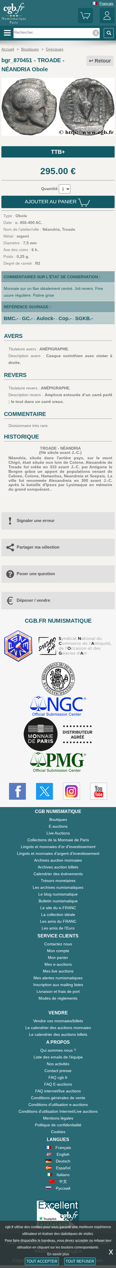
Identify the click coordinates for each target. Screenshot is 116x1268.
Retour (103, 61)
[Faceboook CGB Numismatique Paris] (17, 791)
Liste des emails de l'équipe (58, 1057)
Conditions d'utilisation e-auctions (58, 1104)
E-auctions (58, 826)
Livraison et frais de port (58, 991)
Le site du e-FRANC (58, 907)
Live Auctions (58, 833)
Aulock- (45, 318)
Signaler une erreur (36, 520)
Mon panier (58, 957)
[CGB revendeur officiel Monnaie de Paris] (58, 734)
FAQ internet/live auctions (58, 1091)
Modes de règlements (58, 998)
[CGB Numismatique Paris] (13, 23)
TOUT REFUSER (80, 1261)
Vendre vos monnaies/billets (58, 1021)
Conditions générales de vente (58, 1098)
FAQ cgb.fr (58, 1077)
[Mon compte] (107, 22)
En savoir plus (58, 1254)
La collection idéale (58, 914)
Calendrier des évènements (58, 874)
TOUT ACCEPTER (41, 1261)
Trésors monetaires (58, 880)
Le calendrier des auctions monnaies (58, 1027)
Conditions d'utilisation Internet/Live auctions (58, 1111)
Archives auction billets (58, 867)
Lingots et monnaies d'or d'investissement (58, 846)
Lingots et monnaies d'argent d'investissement (58, 853)
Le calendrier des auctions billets (58, 1034)
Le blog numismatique (58, 894)
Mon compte (58, 950)
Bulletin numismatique (58, 901)
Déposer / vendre (33, 600)
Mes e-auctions (58, 964)
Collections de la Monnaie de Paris (58, 840)
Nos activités (58, 1064)
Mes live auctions (58, 971)
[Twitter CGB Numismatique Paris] (44, 791)
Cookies (58, 1131)
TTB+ (58, 152)
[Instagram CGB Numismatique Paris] (71, 791)
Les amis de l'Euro (58, 928)
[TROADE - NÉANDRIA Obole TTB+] (58, 134)
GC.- (27, 318)
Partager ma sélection (38, 547)
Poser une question (36, 573)
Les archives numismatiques (58, 887)
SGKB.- (84, 318)
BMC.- (11, 318)
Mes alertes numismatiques (58, 978)
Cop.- (65, 318)
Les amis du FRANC (58, 921)
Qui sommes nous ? (58, 1050)
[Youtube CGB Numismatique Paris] (98, 791)
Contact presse (58, 1070)
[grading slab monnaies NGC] (58, 706)
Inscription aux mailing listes (58, 984)
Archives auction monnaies (58, 860)
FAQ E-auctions (58, 1084)
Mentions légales (58, 1118)
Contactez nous (58, 944)
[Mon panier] (85, 22)
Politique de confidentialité (58, 1125)
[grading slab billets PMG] (58, 763)
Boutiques (58, 819)
